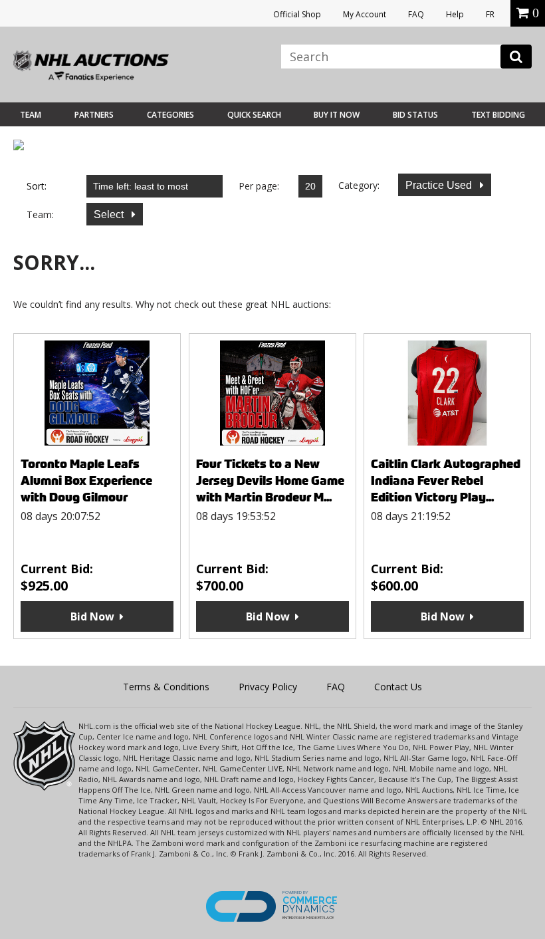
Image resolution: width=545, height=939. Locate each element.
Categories (170, 114)
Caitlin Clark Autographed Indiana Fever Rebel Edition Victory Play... (445, 480)
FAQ (416, 14)
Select (110, 214)
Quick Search (254, 114)
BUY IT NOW (337, 114)
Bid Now (92, 616)
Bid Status (415, 114)
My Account (364, 14)
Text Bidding (498, 114)
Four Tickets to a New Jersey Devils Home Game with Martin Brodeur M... (270, 480)
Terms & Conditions (166, 686)
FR (490, 14)
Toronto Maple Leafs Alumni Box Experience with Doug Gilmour (86, 480)
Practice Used (440, 185)
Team (30, 114)
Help (455, 14)
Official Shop (297, 14)
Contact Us (398, 686)
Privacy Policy (268, 686)
